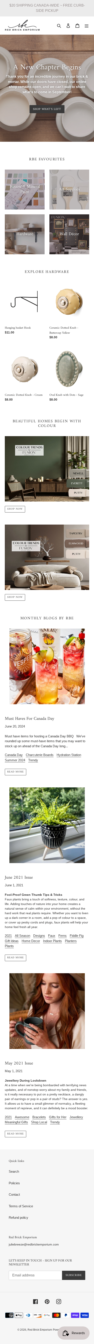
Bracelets (39, 1117)
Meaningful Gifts (16, 1122)
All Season (22, 935)
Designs (39, 935)
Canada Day (14, 755)
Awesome (22, 1117)
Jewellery (76, 1117)
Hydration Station (69, 755)
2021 (8, 935)
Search (14, 1171)
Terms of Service (21, 1206)
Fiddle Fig (77, 935)
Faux (51, 935)
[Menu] (86, 25)
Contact (14, 1194)
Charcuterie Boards (40, 755)
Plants (9, 946)
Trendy (33, 760)
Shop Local (39, 1122)
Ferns (62, 935)
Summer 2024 (15, 760)
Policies (14, 1183)
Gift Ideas (12, 941)
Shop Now (15, 509)
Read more (15, 772)
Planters (71, 941)
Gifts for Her (57, 1117)
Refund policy (18, 1217)
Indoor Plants (52, 941)
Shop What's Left (47, 109)
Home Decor (31, 941)
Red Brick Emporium (40, 1329)
